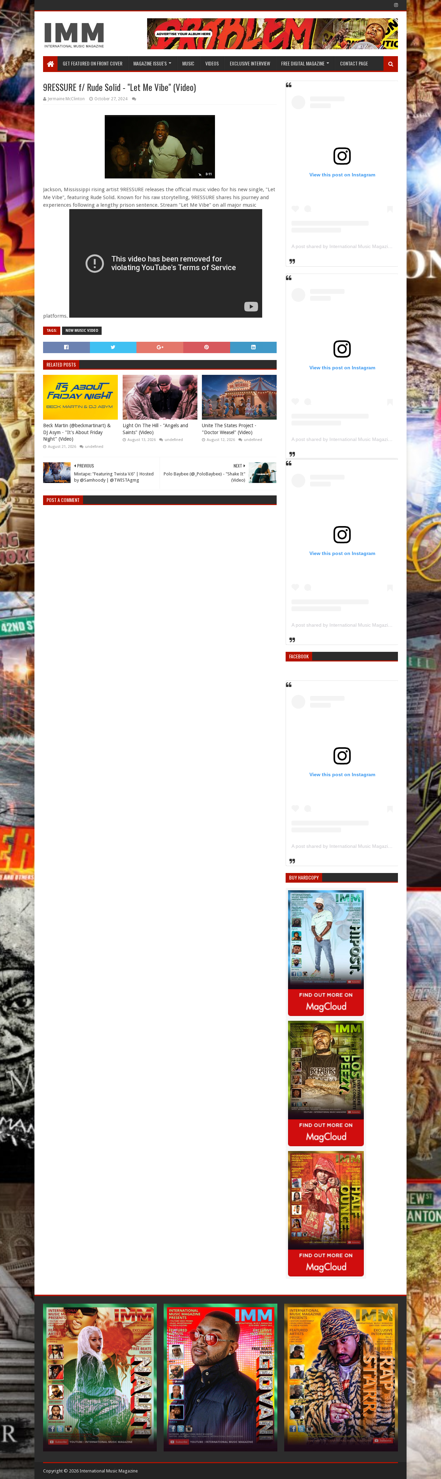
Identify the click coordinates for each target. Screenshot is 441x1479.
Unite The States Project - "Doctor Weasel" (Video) (229, 429)
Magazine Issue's (150, 63)
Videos (212, 63)
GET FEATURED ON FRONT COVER (92, 63)
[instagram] (395, 5)
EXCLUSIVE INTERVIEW (250, 63)
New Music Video (81, 330)
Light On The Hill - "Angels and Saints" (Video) (155, 429)
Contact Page (354, 63)
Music (188, 63)
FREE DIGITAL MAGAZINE (303, 63)
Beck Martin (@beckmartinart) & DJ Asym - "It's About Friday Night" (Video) (77, 432)
